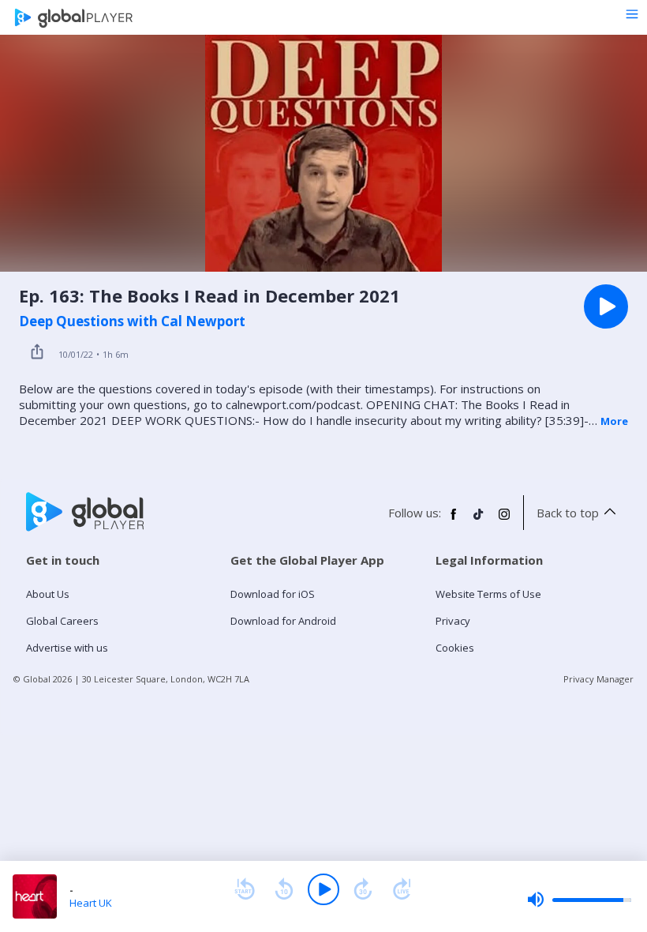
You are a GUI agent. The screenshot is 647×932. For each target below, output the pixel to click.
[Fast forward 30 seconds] (363, 889)
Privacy (453, 621)
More (614, 421)
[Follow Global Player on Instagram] (504, 520)
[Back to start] (244, 889)
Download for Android (283, 621)
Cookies (455, 648)
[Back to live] (402, 889)
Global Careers (62, 621)
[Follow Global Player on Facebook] (454, 520)
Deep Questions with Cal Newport (132, 321)
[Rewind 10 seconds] (284, 889)
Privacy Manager (598, 679)
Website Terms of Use (488, 594)
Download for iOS (272, 594)
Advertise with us (67, 648)
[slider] (579, 899)
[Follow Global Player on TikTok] (479, 520)
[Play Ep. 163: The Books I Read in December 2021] (606, 306)
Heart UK (90, 903)
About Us (47, 594)
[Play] (323, 889)
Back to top (568, 512)
